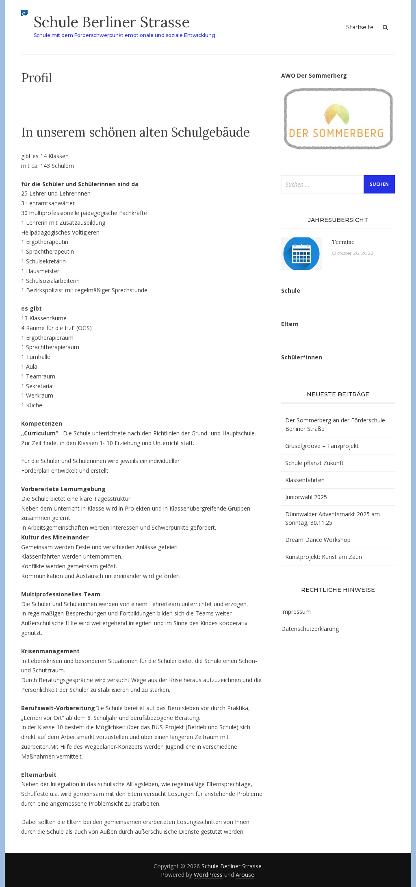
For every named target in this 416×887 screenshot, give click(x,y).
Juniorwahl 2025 (306, 497)
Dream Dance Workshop (318, 540)
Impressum (296, 611)
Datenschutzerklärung (310, 629)
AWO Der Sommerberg (314, 75)
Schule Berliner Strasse (112, 22)
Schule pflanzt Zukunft (314, 463)
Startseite (360, 27)
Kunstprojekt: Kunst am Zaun (323, 557)
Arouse (245, 874)
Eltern (290, 324)
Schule (290, 290)
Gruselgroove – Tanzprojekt (322, 446)
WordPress (208, 874)
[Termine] (301, 253)
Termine (343, 242)
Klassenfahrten (305, 480)
